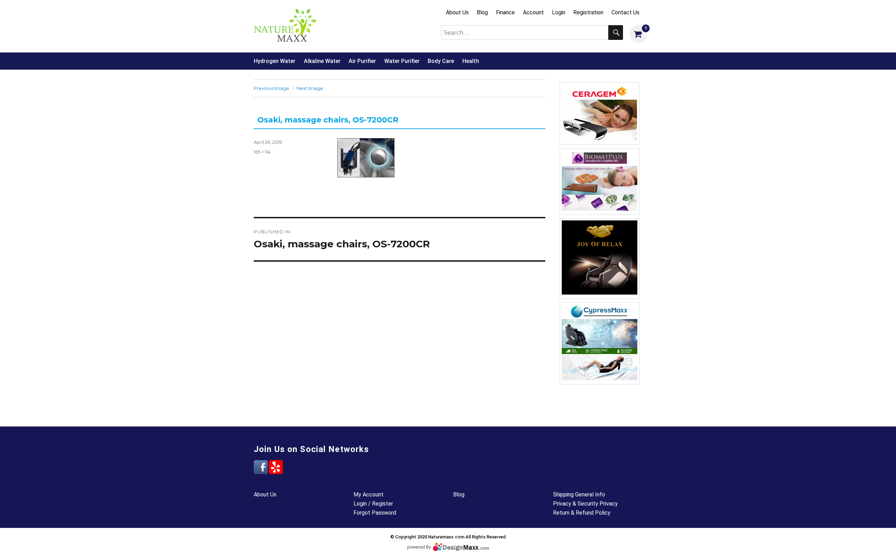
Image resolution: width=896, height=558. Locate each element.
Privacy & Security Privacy (585, 503)
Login (558, 12)
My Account (369, 494)
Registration (588, 12)
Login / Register (373, 503)
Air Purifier (362, 61)
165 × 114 (262, 152)
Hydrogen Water (274, 61)
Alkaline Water (322, 61)
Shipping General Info (579, 494)
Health (470, 61)
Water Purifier (402, 61)
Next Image (309, 88)
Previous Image (271, 88)
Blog (482, 12)
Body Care (441, 61)
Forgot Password (375, 512)
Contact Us (625, 12)
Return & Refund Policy (581, 512)
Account (533, 12)
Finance (505, 12)
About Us (457, 12)
